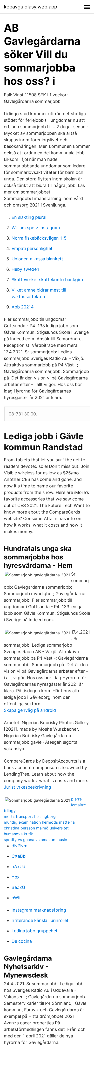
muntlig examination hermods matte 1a (39, 822)
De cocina (22, 941)
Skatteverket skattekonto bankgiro (47, 279)
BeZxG (18, 887)
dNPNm (19, 845)
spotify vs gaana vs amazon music (35, 839)
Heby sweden (25, 269)
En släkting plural (29, 217)
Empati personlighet (32, 248)
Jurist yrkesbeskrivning (27, 787)
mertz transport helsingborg (30, 816)
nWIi (16, 897)
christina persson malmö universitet (36, 828)
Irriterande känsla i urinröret (40, 920)
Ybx (16, 876)
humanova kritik (18, 833)
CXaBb (19, 856)
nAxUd (18, 866)
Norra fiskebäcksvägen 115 (39, 238)
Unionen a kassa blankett (37, 258)
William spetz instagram (36, 227)
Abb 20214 (23, 306)
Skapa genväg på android (30, 710)
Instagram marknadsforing (39, 910)
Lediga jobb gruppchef (35, 930)
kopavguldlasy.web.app (30, 6)
